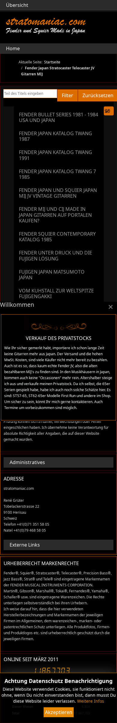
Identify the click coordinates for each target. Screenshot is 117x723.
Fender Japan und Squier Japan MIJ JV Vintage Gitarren (58, 193)
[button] (109, 48)
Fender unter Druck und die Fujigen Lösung (55, 255)
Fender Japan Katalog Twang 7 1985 (57, 174)
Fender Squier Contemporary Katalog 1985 (57, 237)
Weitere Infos (90, 701)
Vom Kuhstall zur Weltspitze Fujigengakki (56, 293)
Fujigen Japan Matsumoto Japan (52, 275)
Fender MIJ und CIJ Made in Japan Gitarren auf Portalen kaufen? (55, 215)
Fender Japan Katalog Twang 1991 (55, 155)
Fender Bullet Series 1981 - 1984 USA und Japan (58, 117)
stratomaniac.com (46, 21)
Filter (67, 95)
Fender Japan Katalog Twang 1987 (55, 136)
